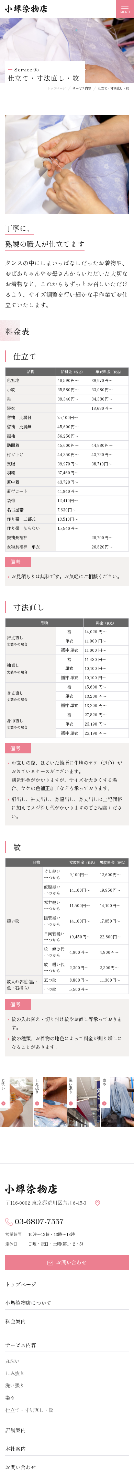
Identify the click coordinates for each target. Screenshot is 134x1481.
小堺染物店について (28, 1302)
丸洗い (12, 1360)
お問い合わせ (20, 1467)
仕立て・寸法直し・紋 (29, 1409)
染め (10, 1397)
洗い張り (14, 1385)
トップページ (20, 1284)
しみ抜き (14, 1373)
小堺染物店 (26, 9)
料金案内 (15, 1321)
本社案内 (15, 1448)
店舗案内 (15, 1430)
